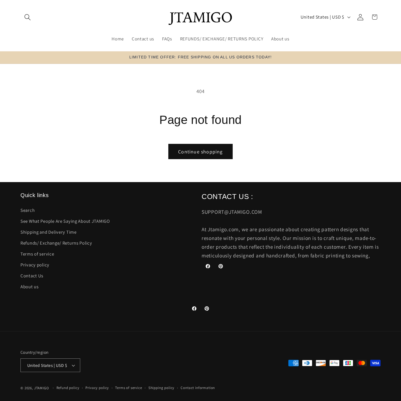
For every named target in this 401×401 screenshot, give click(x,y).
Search (27, 210)
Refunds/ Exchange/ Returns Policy (56, 243)
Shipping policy (161, 387)
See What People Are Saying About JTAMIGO (65, 221)
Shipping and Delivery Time (48, 232)
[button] (27, 17)
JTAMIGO (41, 388)
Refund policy (67, 387)
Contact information (198, 387)
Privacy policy (34, 265)
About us (29, 287)
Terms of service (37, 254)
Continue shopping (200, 151)
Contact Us (31, 276)
